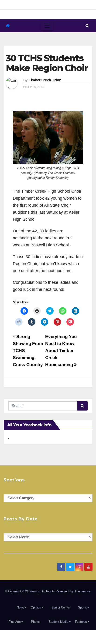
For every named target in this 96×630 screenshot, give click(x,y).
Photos (36, 621)
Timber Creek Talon (45, 80)
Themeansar (83, 591)
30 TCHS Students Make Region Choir (47, 63)
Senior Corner (60, 607)
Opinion (36, 607)
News (20, 607)
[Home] (8, 26)
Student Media (58, 621)
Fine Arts (15, 621)
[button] (87, 25)
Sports (82, 607)
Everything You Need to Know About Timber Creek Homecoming (61, 350)
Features (81, 621)
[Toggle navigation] (47, 25)
